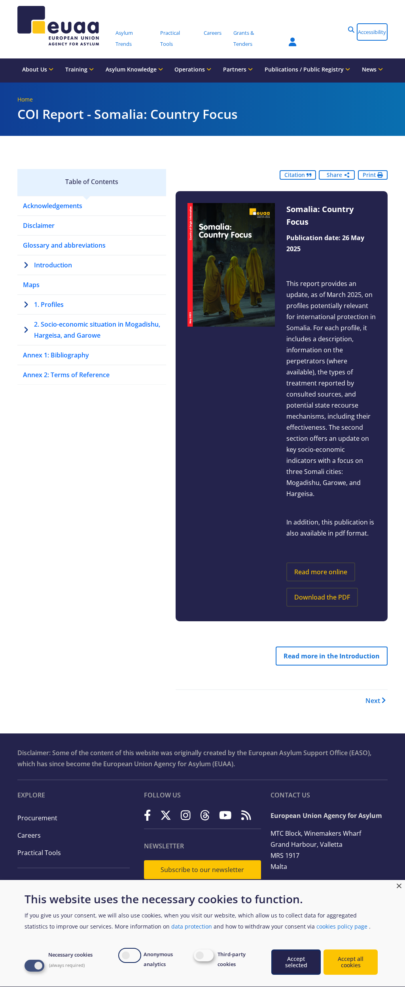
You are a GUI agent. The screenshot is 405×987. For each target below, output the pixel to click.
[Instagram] (186, 815)
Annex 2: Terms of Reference (66, 374)
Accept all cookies (350, 962)
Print (370, 175)
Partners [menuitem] (235, 69)
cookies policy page (341, 926)
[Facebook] (147, 815)
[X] (165, 815)
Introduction (53, 265)
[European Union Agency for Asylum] (63, 25)
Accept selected (296, 962)
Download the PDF (322, 597)
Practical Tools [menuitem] (170, 38)
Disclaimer (39, 225)
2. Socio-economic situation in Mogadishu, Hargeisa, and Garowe (97, 330)
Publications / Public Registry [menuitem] (305, 69)
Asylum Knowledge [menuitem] (132, 69)
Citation (295, 175)
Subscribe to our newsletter (202, 869)
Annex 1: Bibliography (56, 355)
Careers (29, 835)
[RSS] (246, 815)
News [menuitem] (370, 69)
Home (25, 99)
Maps (31, 284)
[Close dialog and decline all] (399, 885)
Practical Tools (39, 852)
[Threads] (205, 815)
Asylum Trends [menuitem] (124, 38)
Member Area (286, 37)
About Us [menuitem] (35, 69)
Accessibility (372, 32)
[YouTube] (225, 815)
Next (372, 700)
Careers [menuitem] (212, 32)
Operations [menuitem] (190, 69)
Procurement (37, 818)
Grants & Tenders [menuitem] (243, 38)
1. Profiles (49, 304)
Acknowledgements (52, 205)
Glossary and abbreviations (64, 245)
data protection (191, 926)
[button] (351, 29)
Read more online (320, 572)
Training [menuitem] (77, 69)
